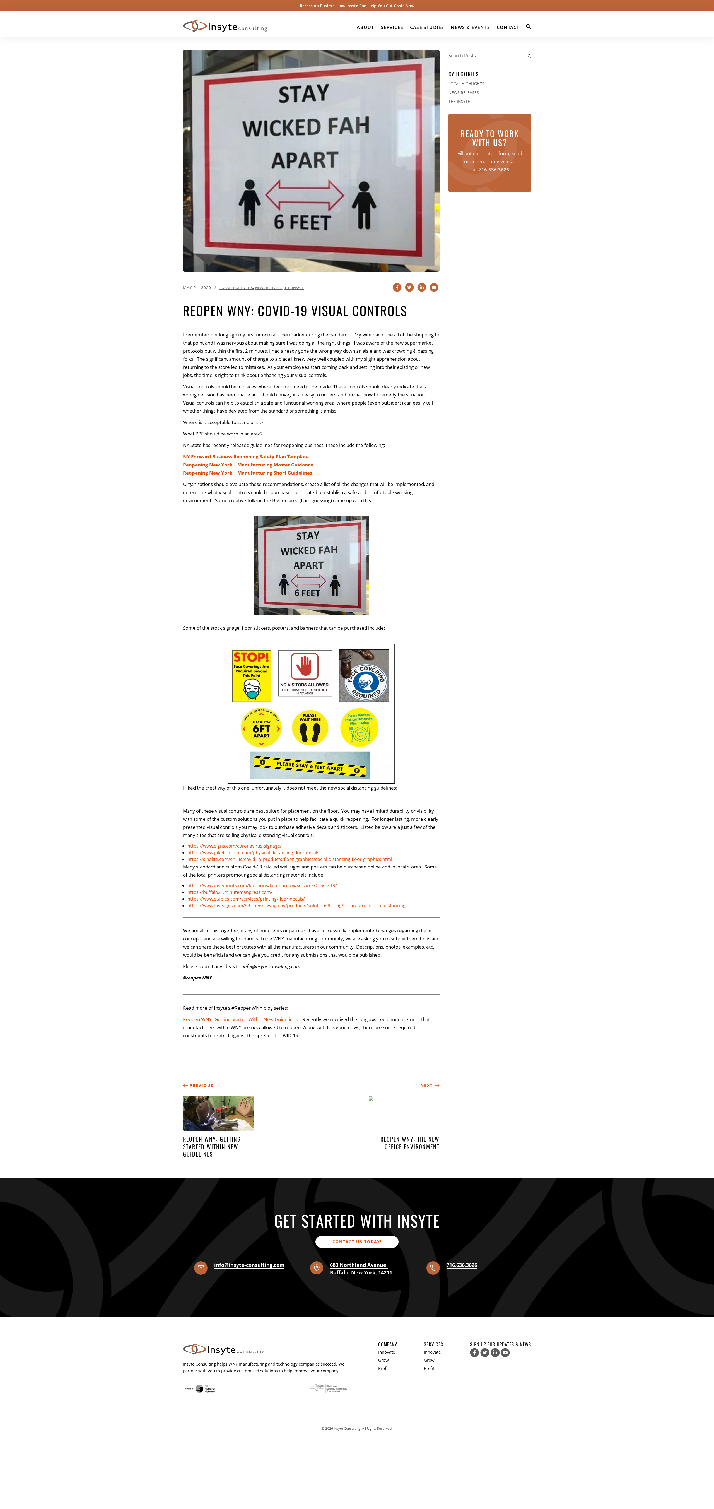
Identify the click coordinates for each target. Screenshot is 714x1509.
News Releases (268, 287)
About (365, 27)
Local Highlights (236, 287)
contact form (495, 153)
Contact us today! (357, 1241)
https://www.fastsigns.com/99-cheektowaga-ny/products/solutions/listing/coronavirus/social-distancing (296, 905)
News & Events (470, 27)
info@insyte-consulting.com (249, 1265)
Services (392, 27)
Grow (383, 1360)
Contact (508, 27)
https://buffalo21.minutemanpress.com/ (229, 892)
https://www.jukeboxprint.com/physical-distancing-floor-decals (253, 852)
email (483, 161)
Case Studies (427, 27)
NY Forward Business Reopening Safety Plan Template (246, 456)
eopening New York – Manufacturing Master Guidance (249, 464)
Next (428, 1085)
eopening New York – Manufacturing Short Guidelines (249, 473)
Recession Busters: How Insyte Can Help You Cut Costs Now (357, 5)
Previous (201, 1085)
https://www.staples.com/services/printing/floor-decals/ (246, 899)
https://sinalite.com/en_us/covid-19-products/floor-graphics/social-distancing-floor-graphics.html (289, 859)
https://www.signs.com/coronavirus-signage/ (234, 846)
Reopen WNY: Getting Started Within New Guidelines (240, 1019)
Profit (383, 1368)
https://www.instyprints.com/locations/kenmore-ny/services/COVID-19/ (262, 885)
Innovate (386, 1352)
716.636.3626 (494, 169)
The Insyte (294, 287)
